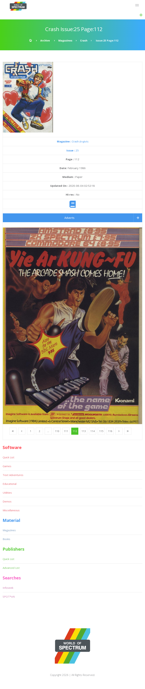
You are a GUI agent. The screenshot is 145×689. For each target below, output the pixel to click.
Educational (9, 484)
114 (92, 431)
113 (84, 431)
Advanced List (11, 568)
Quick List (8, 457)
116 (110, 431)
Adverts (69, 218)
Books (6, 539)
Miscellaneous (11, 510)
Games (7, 466)
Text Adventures (13, 475)
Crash (83, 40)
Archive (45, 40)
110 (57, 431)
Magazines (65, 40)
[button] (141, 15)
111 (66, 431)
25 (72, 150)
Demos (7, 501)
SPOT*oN (9, 596)
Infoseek (8, 587)
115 (101, 431)
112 (75, 431)
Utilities (7, 492)
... (48, 431)
